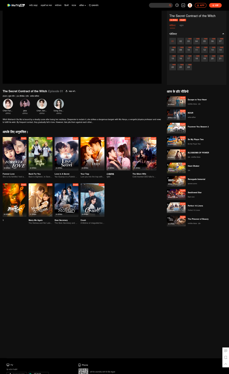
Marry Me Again (36, 220)
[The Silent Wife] (144, 153)
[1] (15, 200)
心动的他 (110, 173)
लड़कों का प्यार (46, 5)
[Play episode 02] (180, 41)
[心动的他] (118, 153)
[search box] (170, 5)
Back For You (35, 173)
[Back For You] (40, 153)
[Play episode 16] (180, 58)
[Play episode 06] (212, 41)
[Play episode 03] (188, 41)
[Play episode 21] (220, 58)
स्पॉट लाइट (33, 5)
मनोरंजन (58, 5)
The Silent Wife (139, 173)
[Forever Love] (15, 153)
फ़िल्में (66, 5)
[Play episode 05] (204, 41)
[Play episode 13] (212, 49)
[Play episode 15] (172, 58)
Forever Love (9, 173)
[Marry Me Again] (40, 200)
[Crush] (92, 200)
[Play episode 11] (196, 49)
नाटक (74, 5)
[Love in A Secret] (66, 153)
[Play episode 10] (188, 49)
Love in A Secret (62, 173)
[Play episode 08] (172, 49)
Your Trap (85, 173)
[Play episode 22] (172, 67)
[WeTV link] (16, 5)
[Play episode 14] (220, 49)
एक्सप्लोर (95, 5)
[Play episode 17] (188, 58)
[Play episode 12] (204, 49)
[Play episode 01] (172, 41)
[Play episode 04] (196, 41)
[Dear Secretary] (66, 200)
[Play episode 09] (180, 49)
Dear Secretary (61, 220)
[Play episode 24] (188, 67)
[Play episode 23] (180, 67)
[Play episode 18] (196, 58)
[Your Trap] (92, 153)
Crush (83, 220)
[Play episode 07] (220, 41)
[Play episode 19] (204, 58)
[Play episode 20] (212, 58)
